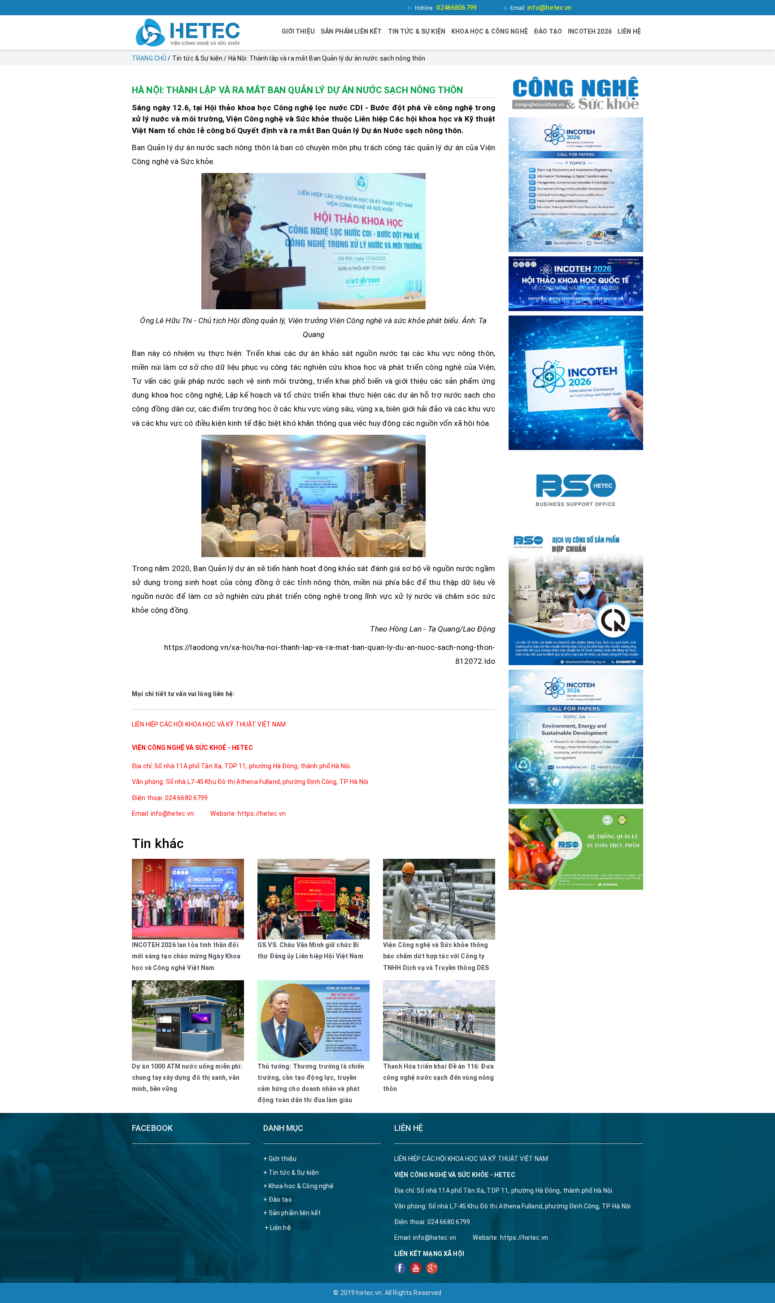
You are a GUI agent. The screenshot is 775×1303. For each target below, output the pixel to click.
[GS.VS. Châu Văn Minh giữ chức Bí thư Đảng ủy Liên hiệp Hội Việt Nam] (313, 899)
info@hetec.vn (549, 8)
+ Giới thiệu (280, 1158)
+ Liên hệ (278, 1227)
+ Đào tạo (277, 1199)
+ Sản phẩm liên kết (292, 1212)
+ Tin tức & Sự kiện (291, 1172)
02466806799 (456, 8)
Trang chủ (149, 58)
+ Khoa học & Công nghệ (298, 1186)
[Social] (400, 1267)
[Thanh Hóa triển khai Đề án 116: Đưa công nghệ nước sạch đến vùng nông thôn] (439, 1020)
